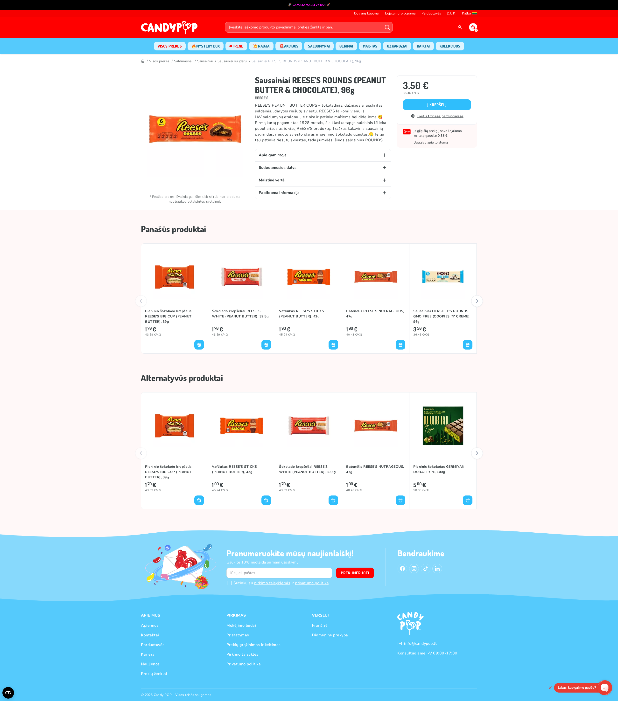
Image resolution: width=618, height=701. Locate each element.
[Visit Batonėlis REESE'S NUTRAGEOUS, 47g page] (376, 277)
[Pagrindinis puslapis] (170, 29)
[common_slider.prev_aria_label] (141, 301)
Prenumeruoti (355, 572)
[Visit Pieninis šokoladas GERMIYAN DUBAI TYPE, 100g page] (443, 425)
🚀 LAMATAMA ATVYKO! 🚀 (309, 5)
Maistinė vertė (272, 180)
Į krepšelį (437, 104)
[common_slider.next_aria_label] (477, 301)
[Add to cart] (199, 345)
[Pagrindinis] (142, 61)
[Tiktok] (425, 568)
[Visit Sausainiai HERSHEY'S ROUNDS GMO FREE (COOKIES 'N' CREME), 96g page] (443, 277)
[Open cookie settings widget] (8, 693)
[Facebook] (402, 568)
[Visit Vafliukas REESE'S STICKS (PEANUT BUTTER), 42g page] (308, 277)
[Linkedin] (437, 568)
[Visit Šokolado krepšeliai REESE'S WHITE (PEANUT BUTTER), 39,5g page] (241, 277)
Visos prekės (159, 61)
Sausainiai (205, 61)
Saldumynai (183, 61)
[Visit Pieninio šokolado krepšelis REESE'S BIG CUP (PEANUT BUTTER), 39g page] (174, 277)
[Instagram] (414, 568)
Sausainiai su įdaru (232, 61)
